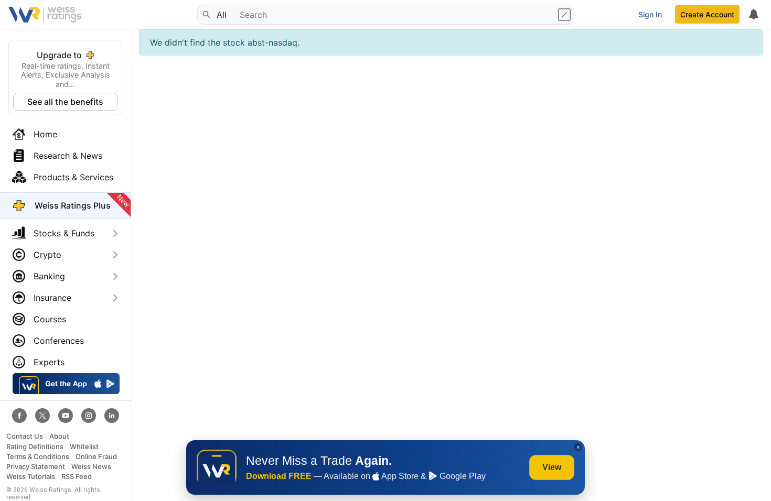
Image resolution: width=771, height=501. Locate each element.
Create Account (707, 14)
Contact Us (24, 436)
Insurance (52, 297)
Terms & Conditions (37, 456)
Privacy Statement (35, 466)
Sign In (650, 14)
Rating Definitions (34, 446)
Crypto (47, 254)
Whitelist (84, 446)
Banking (49, 276)
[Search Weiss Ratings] (206, 14)
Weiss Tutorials (30, 476)
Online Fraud (96, 456)
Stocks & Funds (64, 233)
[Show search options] (565, 14)
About (59, 436)
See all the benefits (65, 101)
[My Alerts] (753, 14)
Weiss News (91, 466)
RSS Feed (76, 476)
